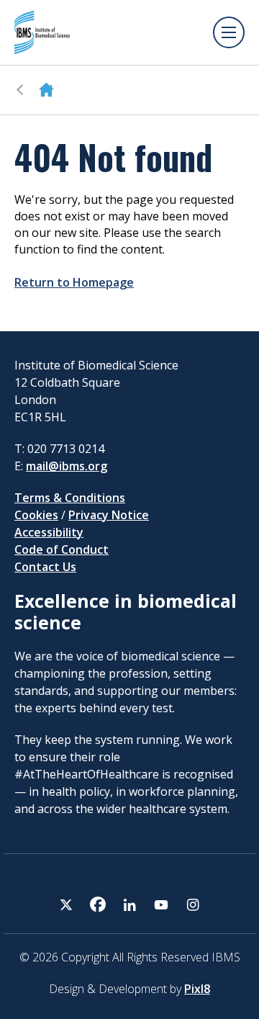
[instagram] (192, 904)
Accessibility (48, 532)
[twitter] (66, 904)
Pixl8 (197, 989)
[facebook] (97, 904)
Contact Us (45, 567)
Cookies (36, 515)
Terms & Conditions (69, 498)
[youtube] (161, 904)
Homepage (46, 90)
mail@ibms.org (66, 466)
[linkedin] (129, 904)
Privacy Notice (108, 515)
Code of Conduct (61, 549)
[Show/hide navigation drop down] (229, 32)
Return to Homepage (74, 282)
